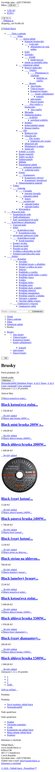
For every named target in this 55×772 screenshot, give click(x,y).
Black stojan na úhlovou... (20, 558)
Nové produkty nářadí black (20, 704)
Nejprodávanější (9, 383)
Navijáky (23, 261)
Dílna (18, 36)
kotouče (40, 96)
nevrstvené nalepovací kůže (25, 235)
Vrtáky (16, 185)
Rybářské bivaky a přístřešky (32, 264)
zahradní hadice (32, 204)
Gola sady (32, 44)
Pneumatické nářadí (28, 164)
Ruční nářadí (27, 39)
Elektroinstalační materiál (30, 183)
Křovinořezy (25, 209)
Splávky (22, 269)
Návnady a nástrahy (28, 298)
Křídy (15, 227)
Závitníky (29, 54)
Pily (23, 130)
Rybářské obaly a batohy (30, 288)
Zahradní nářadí (28, 196)
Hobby (12, 256)
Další (10, 684)
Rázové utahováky (33, 67)
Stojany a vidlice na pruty (30, 267)
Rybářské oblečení (27, 290)
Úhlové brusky (37, 88)
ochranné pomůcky (30, 167)
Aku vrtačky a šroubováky (34, 105)
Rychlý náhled (9, 415)
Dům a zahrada (16, 33)
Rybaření (19, 259)
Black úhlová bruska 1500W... (23, 658)
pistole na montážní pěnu (36, 62)
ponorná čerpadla (33, 193)
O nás (9, 727)
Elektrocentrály (26, 159)
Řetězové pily (31, 133)
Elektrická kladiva (33, 115)
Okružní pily (30, 136)
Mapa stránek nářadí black (19, 732)
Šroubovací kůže (20, 246)
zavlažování (26, 201)
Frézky (22, 172)
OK (4, 358)
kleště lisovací (37, 60)
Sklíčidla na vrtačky (41, 79)
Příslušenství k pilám (34, 146)
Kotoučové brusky (39, 91)
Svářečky (31, 117)
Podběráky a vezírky (28, 272)
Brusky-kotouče (26, 154)
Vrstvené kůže (19, 225)
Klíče (27, 52)
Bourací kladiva (32, 128)
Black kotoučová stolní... (19, 404)
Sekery (28, 198)
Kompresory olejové (34, 178)
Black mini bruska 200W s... (22, 424)
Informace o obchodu (11, 763)
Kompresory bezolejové (36, 180)
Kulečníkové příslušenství (21, 222)
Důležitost (7, 380)
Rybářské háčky (26, 282)
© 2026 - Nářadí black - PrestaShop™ (19, 768)
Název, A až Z (34, 383)
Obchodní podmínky (16, 724)
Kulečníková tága (23, 230)
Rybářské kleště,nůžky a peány (33, 274)
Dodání (10, 722)
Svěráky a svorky (27, 151)
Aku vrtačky (36, 109)
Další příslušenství (21, 217)
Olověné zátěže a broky (30, 301)
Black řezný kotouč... (17, 499)
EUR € (10, 13)
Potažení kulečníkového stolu (26, 254)
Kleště (30, 57)
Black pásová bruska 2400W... (23, 518)
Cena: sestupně (24, 386)
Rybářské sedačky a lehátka (31, 295)
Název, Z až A (47, 383)
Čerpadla (25, 191)
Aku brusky (36, 86)
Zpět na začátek (9, 689)
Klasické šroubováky (34, 41)
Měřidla (22, 162)
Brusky (30, 83)
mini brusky (36, 99)
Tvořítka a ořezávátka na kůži (26, 251)
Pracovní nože (16, 212)
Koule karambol (26, 240)
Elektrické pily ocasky (41, 141)
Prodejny (11, 735)
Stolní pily (29, 149)
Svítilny (22, 280)
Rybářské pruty (26, 285)
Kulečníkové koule (24, 238)
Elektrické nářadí (29, 65)
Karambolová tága (27, 233)
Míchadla (29, 112)
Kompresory (27, 175)
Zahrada (19, 188)
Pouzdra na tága (20, 248)
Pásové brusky (37, 101)
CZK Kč (11, 10)
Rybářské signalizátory (29, 293)
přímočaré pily (31, 143)
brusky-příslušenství (42, 94)
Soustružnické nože (22, 214)
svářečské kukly (32, 170)
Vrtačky (31, 70)
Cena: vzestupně (9, 386)
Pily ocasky (32, 138)
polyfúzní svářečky (39, 120)
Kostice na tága (20, 243)
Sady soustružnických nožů (25, 219)
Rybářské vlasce (26, 277)
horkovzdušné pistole (34, 125)
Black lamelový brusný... (19, 578)
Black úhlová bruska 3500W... (23, 618)
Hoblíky (28, 122)
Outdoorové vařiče (27, 306)
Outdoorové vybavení (25, 303)
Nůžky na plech (26, 157)
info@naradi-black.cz (30, 760)
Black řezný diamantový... (20, 638)
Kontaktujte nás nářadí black (20, 730)
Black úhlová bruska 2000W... (23, 444)
